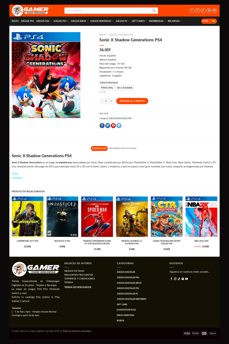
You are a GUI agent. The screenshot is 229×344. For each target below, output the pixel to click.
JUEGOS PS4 (42, 21)
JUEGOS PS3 (27, 21)
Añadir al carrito (132, 101)
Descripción (99, 148)
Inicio (15, 21)
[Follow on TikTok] (203, 10)
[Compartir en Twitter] (107, 125)
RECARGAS (173, 21)
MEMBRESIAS (156, 21)
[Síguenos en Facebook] (192, 10)
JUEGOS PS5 (60, 21)
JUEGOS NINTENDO (100, 21)
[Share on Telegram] (119, 125)
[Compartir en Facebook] (102, 125)
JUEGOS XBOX (78, 21)
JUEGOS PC (122, 21)
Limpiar (102, 92)
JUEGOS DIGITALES (109, 83)
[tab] (99, 148)
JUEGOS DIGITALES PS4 (121, 35)
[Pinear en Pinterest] (113, 125)
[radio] (107, 87)
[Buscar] (154, 10)
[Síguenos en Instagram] (197, 10)
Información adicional (123, 148)
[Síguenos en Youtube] (214, 10)
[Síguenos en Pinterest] (208, 10)
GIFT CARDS (138, 21)
